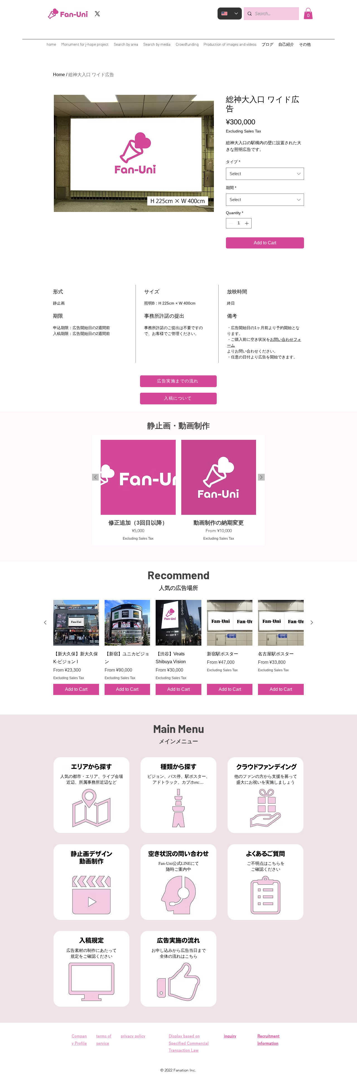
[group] (178, 490)
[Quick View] (76, 623)
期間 (231, 187)
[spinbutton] (239, 223)
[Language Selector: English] (230, 14)
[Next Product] (261, 477)
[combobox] (265, 174)
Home (59, 74)
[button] (308, 13)
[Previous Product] (95, 477)
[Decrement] (230, 223)
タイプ (233, 162)
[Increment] (247, 223)
